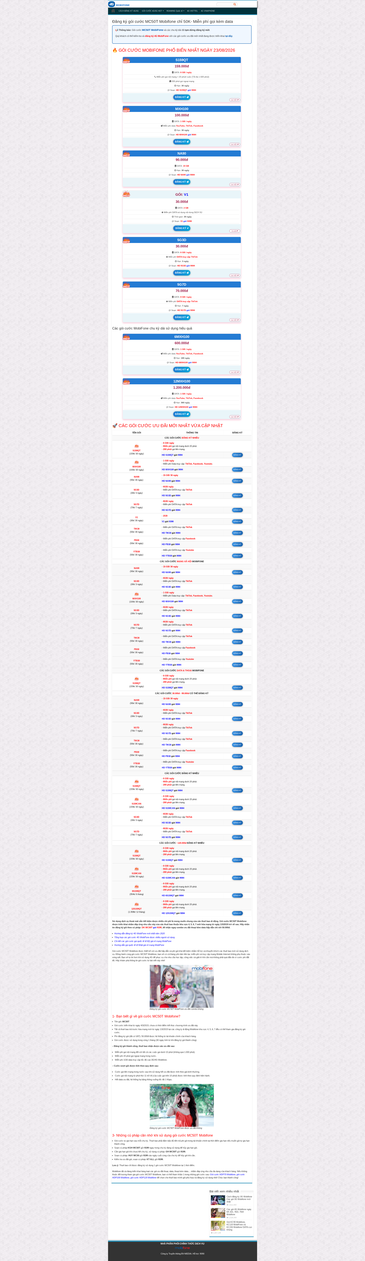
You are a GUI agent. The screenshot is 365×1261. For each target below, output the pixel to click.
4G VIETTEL (192, 11)
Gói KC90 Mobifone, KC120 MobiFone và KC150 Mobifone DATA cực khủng (239, 1226)
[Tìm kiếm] (235, 4)
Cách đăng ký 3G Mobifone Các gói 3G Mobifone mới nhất (239, 1199)
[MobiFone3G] (119, 3)
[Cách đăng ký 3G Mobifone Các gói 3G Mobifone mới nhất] (218, 1200)
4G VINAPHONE (208, 11)
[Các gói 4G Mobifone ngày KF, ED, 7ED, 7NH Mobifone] (218, 1213)
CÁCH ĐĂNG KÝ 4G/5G (129, 11)
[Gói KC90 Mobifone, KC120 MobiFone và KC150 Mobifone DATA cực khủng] (218, 1225)
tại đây (228, 36)
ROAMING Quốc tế (174, 11)
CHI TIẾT (234, 100)
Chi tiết (234, 231)
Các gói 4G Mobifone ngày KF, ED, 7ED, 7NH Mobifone (239, 1212)
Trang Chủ (113, 11)
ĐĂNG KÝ (180, 97)
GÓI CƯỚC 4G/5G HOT (152, 11)
